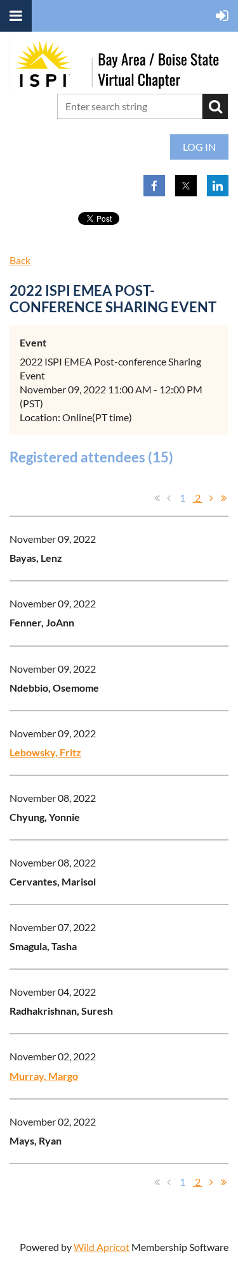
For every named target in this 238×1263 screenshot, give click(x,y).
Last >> (223, 497)
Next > (211, 497)
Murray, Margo (44, 1076)
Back (20, 260)
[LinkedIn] (217, 185)
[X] (186, 185)
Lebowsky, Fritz (45, 752)
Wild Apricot (101, 1247)
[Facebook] (154, 185)
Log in (199, 147)
